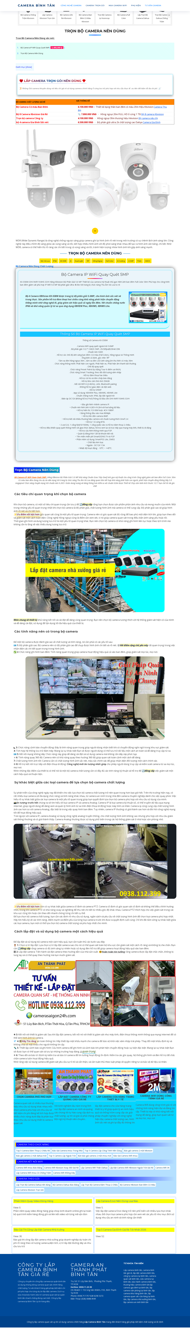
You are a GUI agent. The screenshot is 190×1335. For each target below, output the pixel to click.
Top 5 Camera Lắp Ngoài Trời (62, 1155)
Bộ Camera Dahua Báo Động (66, 1184)
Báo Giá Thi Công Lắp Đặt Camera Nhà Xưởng (39, 1229)
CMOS (147, 261)
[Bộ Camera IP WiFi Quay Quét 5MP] (148, 307)
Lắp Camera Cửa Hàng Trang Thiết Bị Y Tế (115, 1098)
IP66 (55, 261)
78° (88, 261)
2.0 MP (131, 261)
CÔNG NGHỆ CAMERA (71, 5)
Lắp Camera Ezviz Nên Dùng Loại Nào (117, 1201)
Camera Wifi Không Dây (64, 1172)
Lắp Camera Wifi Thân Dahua (94, 1167)
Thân (139, 261)
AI (70, 261)
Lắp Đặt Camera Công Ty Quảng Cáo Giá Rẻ (74, 1098)
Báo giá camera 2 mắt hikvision (138, 1150)
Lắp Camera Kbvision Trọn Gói (30, 1190)
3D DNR (63, 261)
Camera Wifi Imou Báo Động (29, 1167)
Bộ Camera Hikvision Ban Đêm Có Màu (137, 1184)
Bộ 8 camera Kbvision (152, 114)
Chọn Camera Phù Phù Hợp (34, 1097)
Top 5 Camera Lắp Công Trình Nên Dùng (103, 1150)
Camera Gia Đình (151, 122)
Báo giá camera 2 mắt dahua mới (31, 1155)
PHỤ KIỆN (136, 5)
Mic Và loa (45, 261)
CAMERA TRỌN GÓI (95, 5)
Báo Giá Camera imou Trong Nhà (67, 1150)
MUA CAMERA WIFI (118, 5)
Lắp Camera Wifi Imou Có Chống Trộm (33, 1172)
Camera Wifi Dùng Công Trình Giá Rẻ (156, 1097)
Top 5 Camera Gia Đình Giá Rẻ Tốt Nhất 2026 (121, 1229)
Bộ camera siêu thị (148, 118)
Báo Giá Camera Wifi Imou (125, 1155)
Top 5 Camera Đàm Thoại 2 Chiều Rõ (33, 1150)
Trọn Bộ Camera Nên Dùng (95, 31)
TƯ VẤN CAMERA (153, 5)
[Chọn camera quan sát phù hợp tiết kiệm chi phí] (169, 15)
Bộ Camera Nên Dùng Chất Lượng (34, 266)
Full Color (109, 261)
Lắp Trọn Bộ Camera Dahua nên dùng (33, 1184)
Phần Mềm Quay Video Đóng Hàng (33, 1201)
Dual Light (79, 261)
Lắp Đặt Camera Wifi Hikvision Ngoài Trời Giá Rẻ (131, 1167)
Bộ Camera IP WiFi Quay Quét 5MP (35, 47)
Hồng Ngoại (97, 261)
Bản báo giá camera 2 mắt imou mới (94, 1155)
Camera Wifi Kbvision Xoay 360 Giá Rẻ (61, 1167)
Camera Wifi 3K (162, 1167)
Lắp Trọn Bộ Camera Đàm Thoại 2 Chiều (99, 1184)
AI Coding (121, 261)
